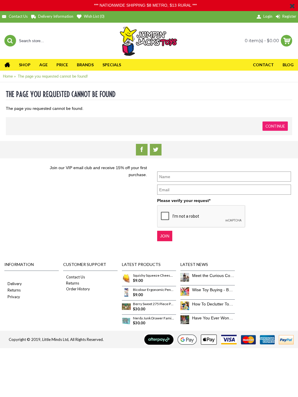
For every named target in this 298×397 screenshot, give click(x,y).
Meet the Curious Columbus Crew (213, 275)
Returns (14, 290)
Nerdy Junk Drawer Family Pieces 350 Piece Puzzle (153, 318)
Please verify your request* (183, 200)
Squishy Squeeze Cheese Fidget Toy (153, 275)
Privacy (14, 296)
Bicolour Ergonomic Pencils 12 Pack (153, 290)
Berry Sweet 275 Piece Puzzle (153, 304)
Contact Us (75, 277)
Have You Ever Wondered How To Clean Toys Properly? (213, 318)
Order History (78, 289)
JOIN (164, 236)
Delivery (15, 283)
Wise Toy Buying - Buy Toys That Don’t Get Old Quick (213, 289)
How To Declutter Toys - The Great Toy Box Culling (213, 304)
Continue (275, 126)
